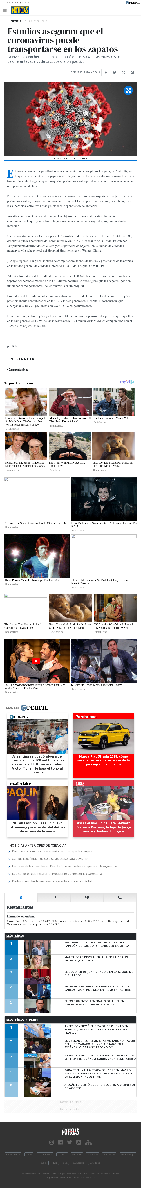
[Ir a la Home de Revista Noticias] (19, 10)
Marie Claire (45, 1154)
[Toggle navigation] (6, 10)
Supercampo (128, 1154)
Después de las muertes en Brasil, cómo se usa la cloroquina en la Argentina (64, 866)
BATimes (95, 1162)
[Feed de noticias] (78, 1142)
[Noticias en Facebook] (60, 1142)
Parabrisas (109, 1154)
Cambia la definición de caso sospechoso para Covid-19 (50, 859)
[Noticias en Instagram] (51, 1142)
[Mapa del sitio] (88, 1142)
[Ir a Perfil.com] (133, 2)
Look (44, 1162)
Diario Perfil (13, 1154)
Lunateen (78, 1162)
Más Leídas (15, 936)
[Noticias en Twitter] (69, 1142)
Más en (12, 708)
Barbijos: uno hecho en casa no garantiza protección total (52, 881)
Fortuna (62, 1154)
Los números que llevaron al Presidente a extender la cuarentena (57, 874)
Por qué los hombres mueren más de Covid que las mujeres (53, 851)
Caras (29, 1154)
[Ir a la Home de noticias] (70, 1131)
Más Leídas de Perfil (22, 1020)
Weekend (92, 1154)
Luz (55, 1162)
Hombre (77, 1154)
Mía (65, 1162)
